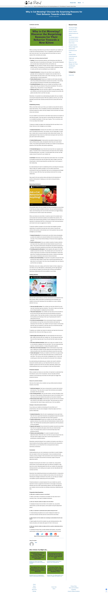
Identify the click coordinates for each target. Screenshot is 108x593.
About (79, 2)
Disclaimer (73, 589)
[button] (83, 2)
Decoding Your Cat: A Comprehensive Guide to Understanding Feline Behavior (37, 576)
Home (25, 6)
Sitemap (34, 591)
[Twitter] (42, 534)
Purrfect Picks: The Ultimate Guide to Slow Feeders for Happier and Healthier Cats (55, 576)
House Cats (73, 2)
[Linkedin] (51, 534)
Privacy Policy (74, 586)
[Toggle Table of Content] (62, 47)
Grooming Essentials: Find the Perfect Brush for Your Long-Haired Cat (54, 562)
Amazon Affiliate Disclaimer (74, 591)
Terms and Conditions (73, 587)
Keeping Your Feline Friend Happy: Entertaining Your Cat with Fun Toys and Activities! (37, 562)
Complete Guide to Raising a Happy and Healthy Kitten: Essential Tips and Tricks (73, 48)
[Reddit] (56, 534)
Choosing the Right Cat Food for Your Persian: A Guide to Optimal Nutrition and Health (73, 31)
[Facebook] (38, 534)
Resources (34, 589)
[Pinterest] (47, 534)
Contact (34, 587)
